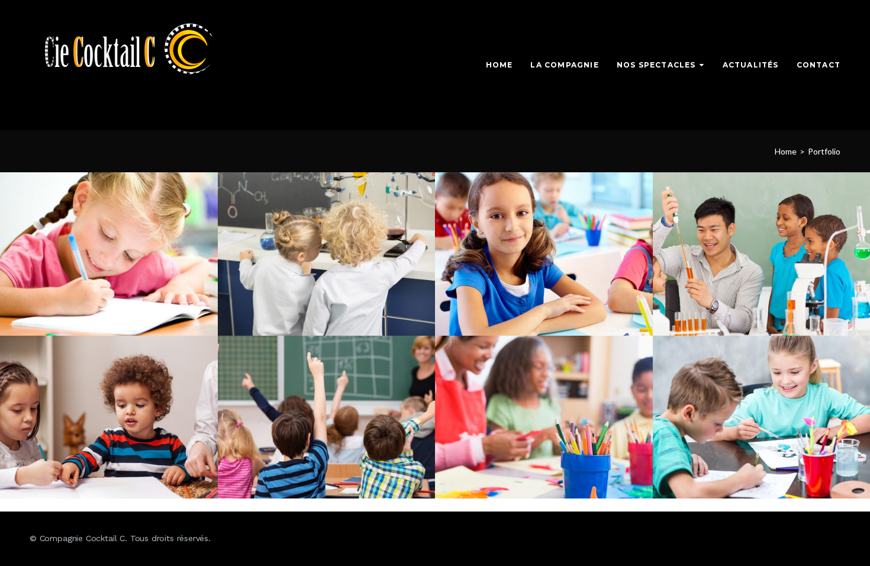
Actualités (751, 64)
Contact (818, 64)
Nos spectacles (656, 64)
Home (499, 64)
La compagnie (564, 64)
